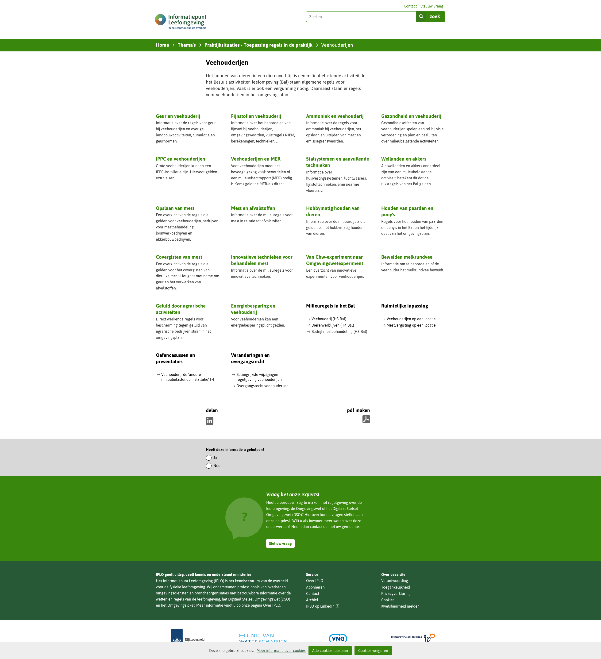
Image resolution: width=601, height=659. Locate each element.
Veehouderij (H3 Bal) (329, 319)
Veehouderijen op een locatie (411, 319)
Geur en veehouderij (178, 116)
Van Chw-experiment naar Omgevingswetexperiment (334, 260)
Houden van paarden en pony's (407, 211)
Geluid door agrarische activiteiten (181, 309)
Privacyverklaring (396, 593)
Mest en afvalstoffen (253, 208)
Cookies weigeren (373, 650)
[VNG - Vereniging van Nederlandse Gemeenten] (338, 638)
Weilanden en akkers (403, 159)
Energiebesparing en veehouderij (253, 309)
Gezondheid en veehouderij (411, 116)
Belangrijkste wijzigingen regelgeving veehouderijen (259, 377)
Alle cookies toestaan (330, 650)
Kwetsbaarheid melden (400, 606)
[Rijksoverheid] (188, 638)
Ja (215, 457)
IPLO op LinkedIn (322, 606)
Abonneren (315, 587)
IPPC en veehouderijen (180, 159)
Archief (312, 600)
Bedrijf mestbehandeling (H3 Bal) (339, 331)
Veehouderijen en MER (256, 159)
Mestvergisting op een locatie (411, 325)
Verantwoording (394, 580)
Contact (410, 6)
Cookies (387, 600)
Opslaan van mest (175, 208)
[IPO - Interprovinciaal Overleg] (413, 638)
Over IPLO (271, 605)
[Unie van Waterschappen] (263, 638)
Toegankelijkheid (395, 587)
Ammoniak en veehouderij (335, 116)
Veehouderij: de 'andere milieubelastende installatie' (187, 377)
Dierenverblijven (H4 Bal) (333, 325)
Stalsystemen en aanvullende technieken (337, 162)
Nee (216, 465)
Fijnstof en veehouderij (256, 116)
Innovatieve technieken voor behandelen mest (262, 260)
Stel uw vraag (431, 6)
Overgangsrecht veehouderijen (262, 386)
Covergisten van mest (179, 257)
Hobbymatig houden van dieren (333, 211)
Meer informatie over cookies (281, 650)
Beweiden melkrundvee (406, 257)
